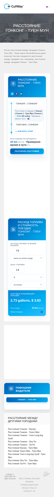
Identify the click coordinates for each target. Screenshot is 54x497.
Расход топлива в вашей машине (23, 244)
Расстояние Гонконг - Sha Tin (22, 441)
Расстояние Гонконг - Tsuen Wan (23, 432)
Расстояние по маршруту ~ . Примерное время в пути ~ (28, 115)
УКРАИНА (29, 482)
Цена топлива (17, 265)
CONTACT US (29, 491)
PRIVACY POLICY (29, 488)
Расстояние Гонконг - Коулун (22, 429)
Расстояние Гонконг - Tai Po (21, 445)
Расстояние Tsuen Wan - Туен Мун (24, 451)
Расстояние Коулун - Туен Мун (22, 448)
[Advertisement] (27, 187)
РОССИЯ (36, 479)
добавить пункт (25, 131)
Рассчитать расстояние (27, 151)
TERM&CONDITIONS (29, 485)
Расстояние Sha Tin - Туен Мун (23, 460)
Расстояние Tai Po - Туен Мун (22, 463)
